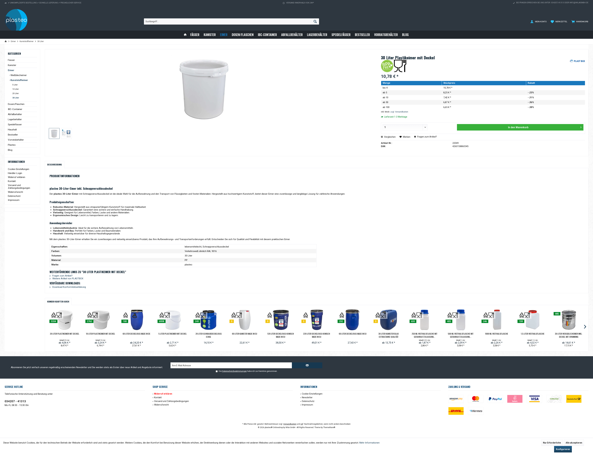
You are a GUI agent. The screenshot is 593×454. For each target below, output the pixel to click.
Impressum (13, 200)
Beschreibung (54, 164)
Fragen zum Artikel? (427, 136)
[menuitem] (579, 21)
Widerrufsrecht (15, 192)
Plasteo (12, 145)
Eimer (11, 70)
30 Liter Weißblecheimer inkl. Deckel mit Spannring (568, 335)
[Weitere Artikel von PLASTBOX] (577, 65)
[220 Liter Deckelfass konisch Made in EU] (316, 320)
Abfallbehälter (15, 114)
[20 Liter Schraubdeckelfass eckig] (208, 320)
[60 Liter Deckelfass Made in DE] (136, 320)
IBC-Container (15, 109)
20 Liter (15, 93)
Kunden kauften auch (58, 301)
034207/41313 (557, 3)
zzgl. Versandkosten (399, 112)
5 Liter (15, 85)
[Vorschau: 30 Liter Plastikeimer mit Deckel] (54, 133)
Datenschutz (14, 196)
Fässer (11, 60)
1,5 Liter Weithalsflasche (532, 333)
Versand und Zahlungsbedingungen (19, 186)
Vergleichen (390, 137)
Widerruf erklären (16, 177)
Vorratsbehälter (16, 139)
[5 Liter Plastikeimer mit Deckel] (172, 320)
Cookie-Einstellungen (18, 169)
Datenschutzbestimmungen (234, 371)
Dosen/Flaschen (16, 104)
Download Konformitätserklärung (69, 287)
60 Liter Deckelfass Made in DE (136, 333)
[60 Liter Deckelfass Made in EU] (352, 320)
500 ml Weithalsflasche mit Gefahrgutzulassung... (460, 335)
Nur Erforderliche (552, 442)
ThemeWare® (329, 427)
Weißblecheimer (18, 75)
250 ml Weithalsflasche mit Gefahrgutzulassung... (424, 335)
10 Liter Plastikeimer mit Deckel (100, 333)
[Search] (315, 21)
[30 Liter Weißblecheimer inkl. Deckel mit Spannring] (568, 320)
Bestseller (13, 134)
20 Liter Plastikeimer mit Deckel (64, 333)
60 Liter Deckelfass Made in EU (352, 333)
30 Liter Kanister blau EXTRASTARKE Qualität (388, 335)
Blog (10, 150)
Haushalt (12, 129)
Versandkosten (289, 424)
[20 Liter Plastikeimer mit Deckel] (64, 320)
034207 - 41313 (15, 401)
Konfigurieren (563, 449)
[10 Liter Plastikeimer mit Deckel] (100, 320)
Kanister (12, 65)
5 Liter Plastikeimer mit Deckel (172, 333)
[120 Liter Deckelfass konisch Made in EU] (280, 320)
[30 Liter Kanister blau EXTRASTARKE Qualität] (388, 320)
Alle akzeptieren (574, 442)
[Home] (185, 35)
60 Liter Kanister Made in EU (244, 333)
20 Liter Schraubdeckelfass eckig (209, 335)
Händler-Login (15, 173)
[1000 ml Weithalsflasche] (496, 320)
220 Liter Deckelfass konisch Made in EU (316, 335)
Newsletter (307, 397)
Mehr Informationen (369, 442)
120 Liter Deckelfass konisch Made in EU (280, 335)
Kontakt (12, 181)
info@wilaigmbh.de (579, 3)
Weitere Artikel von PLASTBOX (67, 278)
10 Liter (15, 89)
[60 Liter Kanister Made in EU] (244, 320)
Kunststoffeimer (19, 80)
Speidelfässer (15, 124)
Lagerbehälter (15, 119)
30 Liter (15, 98)
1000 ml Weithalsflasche (496, 333)
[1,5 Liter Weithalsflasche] (532, 320)
